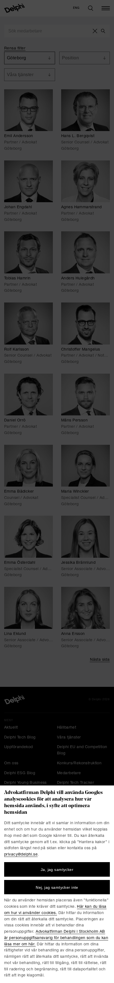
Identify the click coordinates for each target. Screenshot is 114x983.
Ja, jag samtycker (57, 869)
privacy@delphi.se (21, 855)
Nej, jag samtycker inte (57, 887)
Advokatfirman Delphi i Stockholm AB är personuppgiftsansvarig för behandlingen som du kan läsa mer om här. (56, 938)
